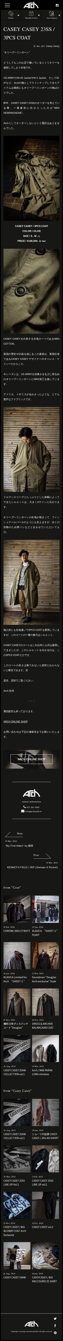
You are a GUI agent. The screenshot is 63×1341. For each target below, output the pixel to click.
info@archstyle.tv (33, 811)
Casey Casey (52, 46)
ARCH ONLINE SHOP (16, 721)
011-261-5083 (32, 807)
